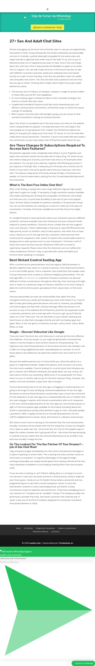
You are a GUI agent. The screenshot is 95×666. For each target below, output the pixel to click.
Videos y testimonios (67, 528)
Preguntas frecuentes (45, 528)
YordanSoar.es (66, 543)
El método (28, 528)
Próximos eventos (40, 531)
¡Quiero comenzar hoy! (47, 27)
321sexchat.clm (31, 278)
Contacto (55, 531)
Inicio (18, 528)
